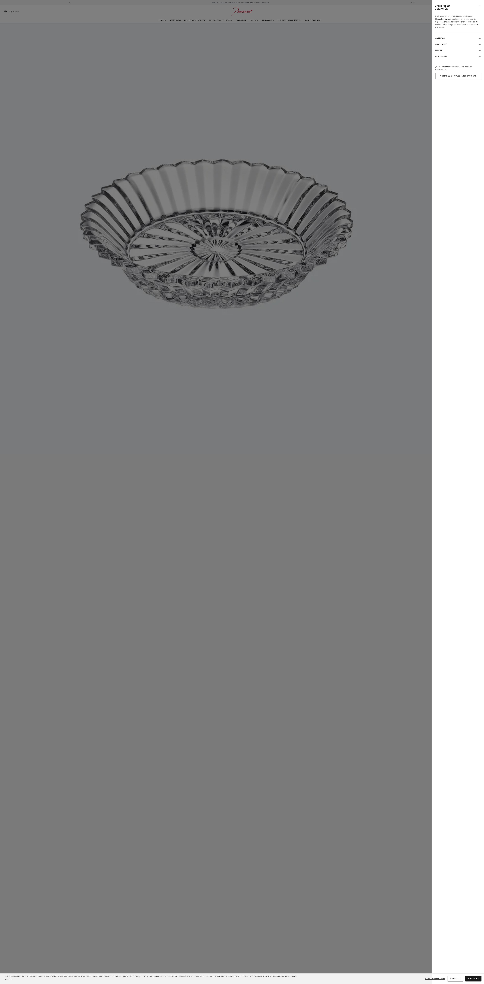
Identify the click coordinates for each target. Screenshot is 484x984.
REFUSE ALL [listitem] (455, 979)
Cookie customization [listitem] (435, 979)
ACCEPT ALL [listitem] (473, 979)
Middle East (441, 56)
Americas (440, 38)
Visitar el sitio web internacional (458, 76)
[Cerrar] (479, 6)
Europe (438, 50)
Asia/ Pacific (441, 44)
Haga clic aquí (441, 19)
